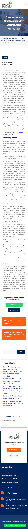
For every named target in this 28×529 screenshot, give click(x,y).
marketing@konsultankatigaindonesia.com (16, 500)
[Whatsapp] (11, 455)
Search (21, 352)
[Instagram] (17, 455)
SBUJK (5, 57)
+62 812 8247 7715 (11, 494)
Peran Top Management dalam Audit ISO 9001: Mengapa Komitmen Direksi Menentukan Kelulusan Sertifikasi (12, 371)
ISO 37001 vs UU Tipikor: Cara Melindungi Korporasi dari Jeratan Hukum (13, 381)
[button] (15, 525)
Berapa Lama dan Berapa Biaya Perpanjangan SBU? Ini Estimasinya (13, 403)
